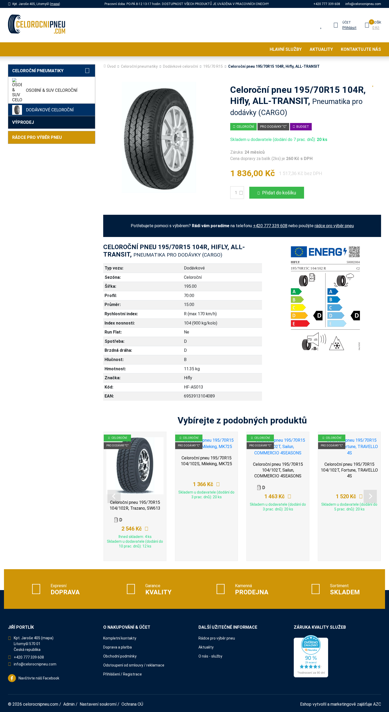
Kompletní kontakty (119, 638)
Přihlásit (349, 28)
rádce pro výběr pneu (334, 225)
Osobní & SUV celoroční (52, 90)
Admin (69, 704)
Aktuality (321, 49)
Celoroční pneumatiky (38, 70)
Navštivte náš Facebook (39, 678)
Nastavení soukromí (98, 704)
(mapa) (47, 638)
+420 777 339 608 (326, 4)
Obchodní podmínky (120, 656)
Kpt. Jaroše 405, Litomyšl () (36, 4)
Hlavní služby (286, 49)
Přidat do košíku (279, 192)
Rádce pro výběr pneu (37, 137)
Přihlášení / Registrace (122, 674)
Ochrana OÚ (132, 704)
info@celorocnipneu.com (363, 4)
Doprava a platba (117, 647)
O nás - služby (210, 656)
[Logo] (36, 25)
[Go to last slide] (114, 496)
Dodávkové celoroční (50, 109)
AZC (377, 704)
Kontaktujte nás (361, 49)
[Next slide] (370, 496)
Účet (346, 22)
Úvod (111, 66)
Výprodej (23, 122)
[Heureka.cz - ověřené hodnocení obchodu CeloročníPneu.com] (311, 655)
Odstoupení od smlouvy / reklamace (133, 665)
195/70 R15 (213, 66)
